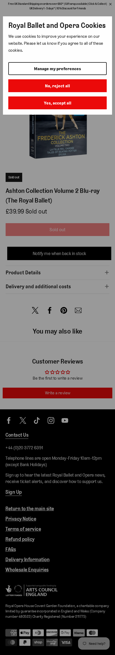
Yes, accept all (57, 103)
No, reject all (57, 85)
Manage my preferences (57, 68)
